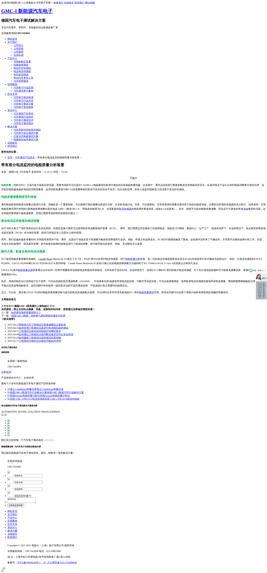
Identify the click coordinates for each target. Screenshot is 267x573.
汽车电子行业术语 (23, 100)
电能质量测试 (146, 292)
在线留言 (69, 2)
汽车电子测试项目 (23, 123)
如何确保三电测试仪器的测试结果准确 (40, 337)
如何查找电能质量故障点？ (26, 312)
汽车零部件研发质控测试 (27, 130)
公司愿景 (18, 52)
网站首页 (12, 39)
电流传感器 (125, 209)
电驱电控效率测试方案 (26, 139)
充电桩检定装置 (22, 61)
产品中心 (12, 58)
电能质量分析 (132, 259)
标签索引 (58, 2)
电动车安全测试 (22, 68)
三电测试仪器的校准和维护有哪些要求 (40, 331)
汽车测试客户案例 (23, 91)
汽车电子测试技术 (23, 120)
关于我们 (12, 42)
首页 (9, 157)
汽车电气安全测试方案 (26, 133)
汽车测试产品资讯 (23, 113)
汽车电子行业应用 (23, 87)
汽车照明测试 (21, 81)
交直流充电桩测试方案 (26, 136)
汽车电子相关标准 (23, 97)
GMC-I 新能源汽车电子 (27, 11)
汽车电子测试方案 (23, 104)
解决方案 (12, 126)
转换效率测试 (21, 65)
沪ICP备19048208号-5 (28, 562)
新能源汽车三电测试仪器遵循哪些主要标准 (42, 324)
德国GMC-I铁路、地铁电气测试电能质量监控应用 (38, 315)
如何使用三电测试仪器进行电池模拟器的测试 (43, 328)
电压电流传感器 (22, 71)
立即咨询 (6, 372)
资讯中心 (12, 110)
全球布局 (18, 55)
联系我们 (79, 2)
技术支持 (12, 94)
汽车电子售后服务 (23, 107)
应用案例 (12, 84)
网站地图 (90, 2)
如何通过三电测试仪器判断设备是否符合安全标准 (46, 334)
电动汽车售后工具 (23, 78)
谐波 (245, 209)
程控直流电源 (21, 74)
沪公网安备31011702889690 (61, 562)
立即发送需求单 (16, 505)
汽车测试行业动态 (23, 117)
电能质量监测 (25, 270)
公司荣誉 (18, 48)
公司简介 (18, 45)
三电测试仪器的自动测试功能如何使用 (40, 341)
